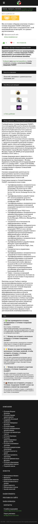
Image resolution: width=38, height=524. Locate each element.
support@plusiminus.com (13, 511)
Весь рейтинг (10, 114)
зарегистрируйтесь (20, 61)
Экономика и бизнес (11, 476)
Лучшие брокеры (10, 436)
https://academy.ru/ (11, 37)
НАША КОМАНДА (9, 501)
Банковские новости (11, 479)
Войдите (6, 61)
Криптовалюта (9, 485)
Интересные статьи (11, 487)
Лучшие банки (9, 426)
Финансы (7, 478)
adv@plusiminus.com (11, 515)
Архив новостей (9, 489)
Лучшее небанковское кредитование (12, 429)
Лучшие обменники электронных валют (11, 463)
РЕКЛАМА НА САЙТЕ (10, 498)
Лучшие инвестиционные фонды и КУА (10, 439)
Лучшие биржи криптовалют (9, 416)
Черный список (9, 466)
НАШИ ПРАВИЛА (9, 494)
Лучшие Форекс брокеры (9, 412)
